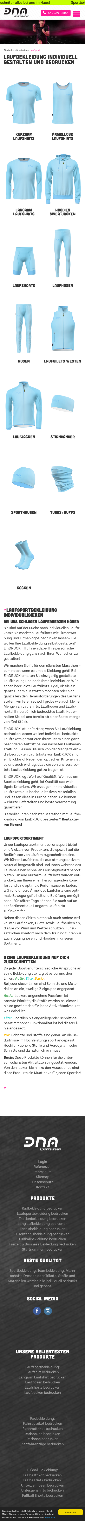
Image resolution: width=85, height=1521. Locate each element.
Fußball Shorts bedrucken (42, 1496)
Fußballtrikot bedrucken (42, 1475)
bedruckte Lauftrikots (31, 686)
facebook (37, 1310)
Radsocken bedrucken (42, 1434)
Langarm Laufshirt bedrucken (42, 1377)
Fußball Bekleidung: (42, 1470)
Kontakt (42, 1187)
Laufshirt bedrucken (42, 1372)
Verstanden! (70, 1512)
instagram (48, 1310)
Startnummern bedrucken (42, 1250)
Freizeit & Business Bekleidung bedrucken (42, 1244)
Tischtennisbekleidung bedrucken (43, 1234)
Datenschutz (42, 1182)
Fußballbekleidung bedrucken (42, 1239)
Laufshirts (30, 706)
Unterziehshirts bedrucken (42, 1490)
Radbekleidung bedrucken (42, 1208)
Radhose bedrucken (42, 1439)
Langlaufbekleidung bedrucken (42, 1224)
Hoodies (49, 938)
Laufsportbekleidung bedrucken (42, 1214)
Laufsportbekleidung (42, 1367)
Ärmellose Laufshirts (47, 891)
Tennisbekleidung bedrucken (42, 1229)
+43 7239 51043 (57, 13)
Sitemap (42, 1177)
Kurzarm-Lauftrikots (44, 875)
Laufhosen (49, 706)
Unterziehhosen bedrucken (42, 1485)
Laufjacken (24, 923)
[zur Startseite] (16, 12)
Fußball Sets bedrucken (42, 1480)
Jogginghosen (24, 938)
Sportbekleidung (22, 1271)
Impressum (42, 1172)
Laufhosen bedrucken (42, 1382)
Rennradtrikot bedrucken (42, 1429)
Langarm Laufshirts (49, 906)
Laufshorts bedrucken (42, 1388)
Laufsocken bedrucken (42, 1393)
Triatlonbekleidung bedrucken (42, 1219)
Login (42, 1162)
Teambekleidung (51, 1271)
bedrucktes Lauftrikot (54, 712)
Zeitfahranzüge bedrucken (42, 1444)
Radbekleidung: (42, 1419)
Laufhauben (65, 923)
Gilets (40, 923)
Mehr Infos (50, 1517)
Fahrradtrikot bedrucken (42, 1424)
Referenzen (43, 1167)
